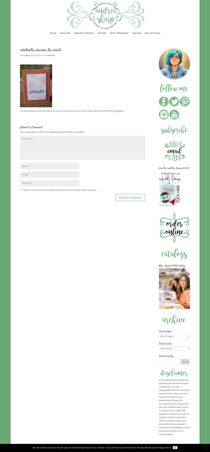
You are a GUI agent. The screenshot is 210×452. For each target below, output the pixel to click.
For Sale (102, 33)
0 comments (49, 55)
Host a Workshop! (119, 33)
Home (53, 33)
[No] (206, 448)
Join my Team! (152, 33)
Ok (175, 447)
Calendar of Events (84, 33)
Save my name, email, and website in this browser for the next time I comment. (60, 190)
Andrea (26, 55)
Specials (136, 33)
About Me (65, 33)
